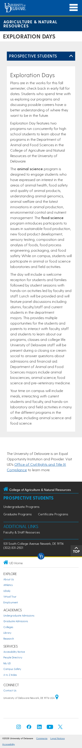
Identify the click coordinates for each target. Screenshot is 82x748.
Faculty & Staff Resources (21, 532)
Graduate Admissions (15, 621)
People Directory (12, 657)
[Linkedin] (39, 728)
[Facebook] (29, 728)
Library (7, 632)
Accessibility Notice (14, 651)
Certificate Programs (53, 514)
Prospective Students (28, 497)
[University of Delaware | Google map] (57, 697)
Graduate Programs (17, 514)
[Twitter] (60, 728)
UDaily (6, 590)
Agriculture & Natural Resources (30, 23)
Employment (10, 602)
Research (8, 638)
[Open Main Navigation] (73, 7)
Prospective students (33, 55)
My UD (7, 663)
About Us (8, 579)
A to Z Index (10, 674)
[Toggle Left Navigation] (71, 56)
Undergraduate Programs (21, 507)
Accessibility (8, 744)
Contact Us (9, 690)
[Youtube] (50, 728)
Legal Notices (57, 738)
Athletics (8, 584)
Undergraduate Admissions (18, 615)
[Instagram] (18, 728)
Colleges (8, 627)
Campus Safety (12, 668)
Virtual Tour (9, 596)
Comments (41, 738)
